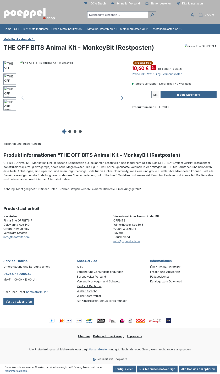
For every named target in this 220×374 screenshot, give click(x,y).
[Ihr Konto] (192, 14)
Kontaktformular (36, 292)
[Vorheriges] (22, 97)
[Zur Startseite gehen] (29, 14)
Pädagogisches (159, 276)
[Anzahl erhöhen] (148, 94)
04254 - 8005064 (17, 274)
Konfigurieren (124, 369)
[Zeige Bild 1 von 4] (64, 131)
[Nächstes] (122, 97)
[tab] (12, 144)
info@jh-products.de (126, 241)
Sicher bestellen (161, 3)
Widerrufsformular (89, 296)
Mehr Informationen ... (17, 370)
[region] (64, 98)
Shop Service (87, 261)
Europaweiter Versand (91, 276)
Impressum (134, 336)
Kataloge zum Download (166, 281)
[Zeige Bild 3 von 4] (75, 131)
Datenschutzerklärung (108, 336)
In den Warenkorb (189, 94)
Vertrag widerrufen (19, 301)
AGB (80, 267)
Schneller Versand (128, 3)
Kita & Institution (192, 3)
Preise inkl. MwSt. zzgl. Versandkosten (157, 74)
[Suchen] (152, 14)
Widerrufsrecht (87, 291)
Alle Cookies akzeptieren (198, 369)
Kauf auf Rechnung (89, 286)
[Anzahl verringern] (135, 94)
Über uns (84, 336)
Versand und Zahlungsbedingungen (100, 271)
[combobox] (117, 14)
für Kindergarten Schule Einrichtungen (102, 300)
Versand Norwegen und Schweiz (98, 281)
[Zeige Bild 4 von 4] (80, 131)
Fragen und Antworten (165, 271)
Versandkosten (98, 349)
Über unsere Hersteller (165, 267)
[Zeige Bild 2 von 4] (69, 131)
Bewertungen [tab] (32, 143)
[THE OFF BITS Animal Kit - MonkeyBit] (72, 98)
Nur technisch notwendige (157, 369)
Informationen (161, 261)
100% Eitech (97, 3)
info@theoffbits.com (16, 237)
